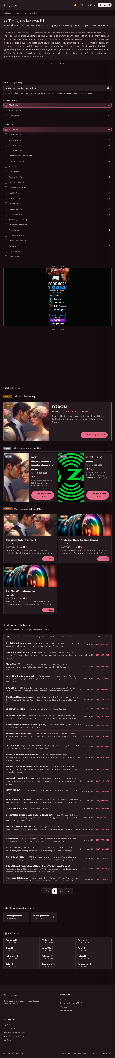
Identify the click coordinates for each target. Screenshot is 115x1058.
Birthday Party (15, 134)
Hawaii (18, 13)
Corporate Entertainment (20, 156)
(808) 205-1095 (95, 465)
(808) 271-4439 (70, 547)
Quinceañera (15, 203)
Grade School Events (18, 241)
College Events (15, 150)
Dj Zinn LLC (94, 457)
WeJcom (10, 5)
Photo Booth (14, 256)
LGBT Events (14, 251)
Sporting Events (16, 214)
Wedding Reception (18, 225)
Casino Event (15, 145)
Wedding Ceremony (18, 219)
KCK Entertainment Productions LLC (42, 461)
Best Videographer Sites (14, 1036)
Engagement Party (17, 161)
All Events (13, 129)
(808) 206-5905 (40, 473)
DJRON (59, 407)
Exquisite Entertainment (21, 540)
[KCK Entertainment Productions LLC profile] (16, 477)
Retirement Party (16, 209)
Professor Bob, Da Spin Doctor (79, 540)
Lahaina (28, 13)
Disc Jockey (14, 105)
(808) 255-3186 (15, 547)
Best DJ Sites (9, 1028)
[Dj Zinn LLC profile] (71, 477)
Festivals (13, 166)
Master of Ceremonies (18, 187)
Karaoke (12, 246)
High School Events (18, 182)
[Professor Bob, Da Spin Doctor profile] (84, 525)
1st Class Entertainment (21, 591)
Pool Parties (14, 193)
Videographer (15, 115)
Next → (68, 891)
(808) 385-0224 (72, 412)
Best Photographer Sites (14, 1032)
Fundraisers (14, 172)
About (63, 999)
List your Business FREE (71, 1003)
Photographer (15, 110)
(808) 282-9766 (15, 598)
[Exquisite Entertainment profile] (30, 525)
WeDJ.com (8, 13)
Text (85, 412)
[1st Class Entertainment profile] (30, 576)
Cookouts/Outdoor (17, 235)
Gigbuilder (8, 1025)
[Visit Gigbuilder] (57, 297)
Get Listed (105, 5)
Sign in (91, 5)
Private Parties (15, 198)
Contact (63, 1007)
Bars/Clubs (14, 230)
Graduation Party (16, 177)
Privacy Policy (66, 1011)
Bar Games (8, 1040)
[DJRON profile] (26, 421)
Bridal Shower (15, 140)
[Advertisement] (57, 71)
